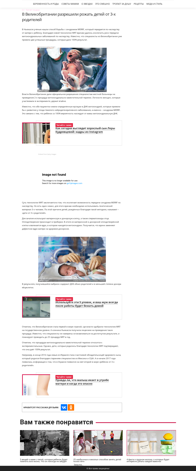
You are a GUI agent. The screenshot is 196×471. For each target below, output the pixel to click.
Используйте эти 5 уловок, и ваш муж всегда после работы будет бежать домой (86, 304)
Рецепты (139, 3)
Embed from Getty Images (46, 47)
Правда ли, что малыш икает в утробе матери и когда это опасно (82, 381)
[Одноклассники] (71, 407)
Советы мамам (70, 3)
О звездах (87, 3)
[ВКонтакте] (64, 407)
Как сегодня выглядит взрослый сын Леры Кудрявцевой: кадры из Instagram (85, 130)
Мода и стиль (154, 3)
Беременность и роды (46, 3)
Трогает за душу (121, 3)
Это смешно (102, 3)
